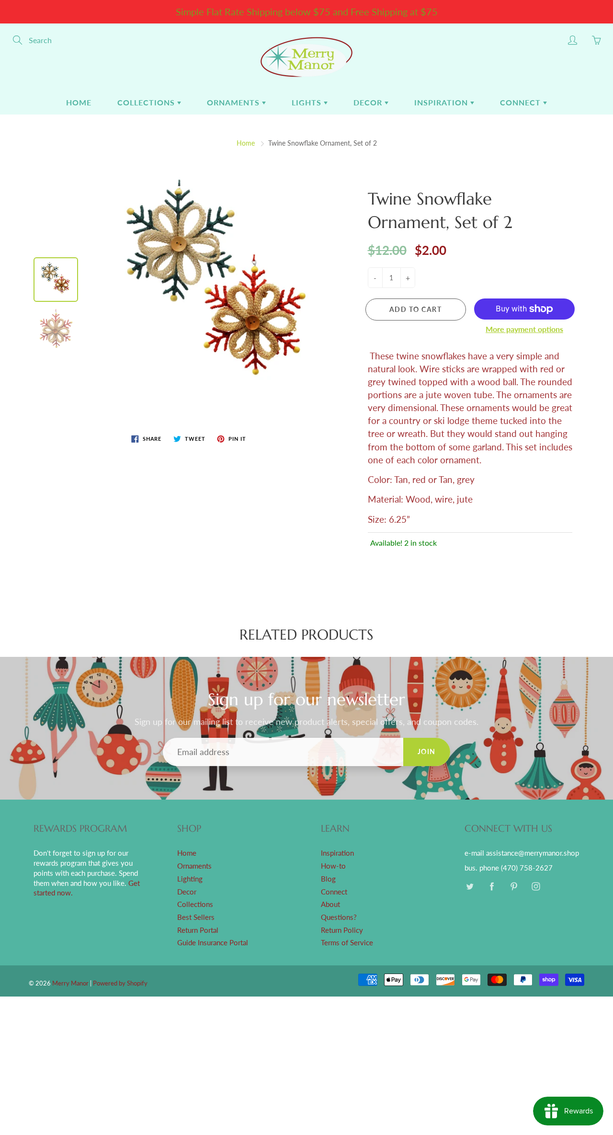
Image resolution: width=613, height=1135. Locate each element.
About (330, 904)
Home (78, 102)
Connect (521, 102)
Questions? (339, 917)
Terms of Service (347, 943)
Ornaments (234, 102)
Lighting (190, 879)
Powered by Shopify (120, 983)
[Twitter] (469, 886)
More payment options (524, 328)
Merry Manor (70, 983)
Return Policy (342, 930)
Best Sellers (196, 917)
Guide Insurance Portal (212, 943)
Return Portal (197, 930)
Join (427, 751)
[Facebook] (491, 886)
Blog (328, 879)
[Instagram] (535, 886)
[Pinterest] (513, 886)
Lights (308, 102)
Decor (369, 102)
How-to (333, 866)
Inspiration (442, 102)
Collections (147, 102)
